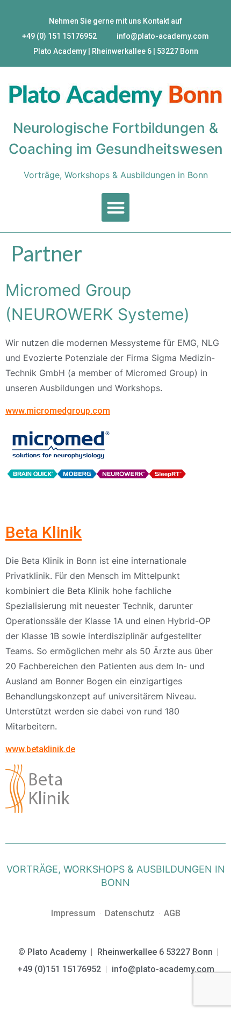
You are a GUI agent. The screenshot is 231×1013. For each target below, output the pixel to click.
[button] (116, 207)
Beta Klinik (43, 532)
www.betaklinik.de (40, 749)
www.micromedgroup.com (57, 411)
